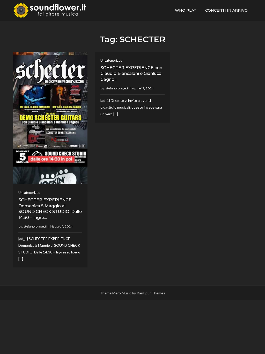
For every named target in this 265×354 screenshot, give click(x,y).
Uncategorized (29, 192)
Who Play (185, 10)
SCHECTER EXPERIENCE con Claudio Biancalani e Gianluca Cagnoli (131, 73)
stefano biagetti (35, 226)
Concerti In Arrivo (226, 10)
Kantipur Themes (151, 293)
